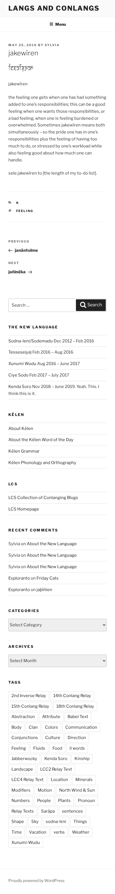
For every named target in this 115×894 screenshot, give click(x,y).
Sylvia (52, 45)
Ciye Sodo (18, 375)
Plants (64, 800)
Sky (35, 821)
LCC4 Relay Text (27, 779)
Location (59, 779)
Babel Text (78, 716)
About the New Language (52, 543)
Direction (77, 737)
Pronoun (86, 800)
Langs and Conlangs (54, 8)
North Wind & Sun (77, 790)
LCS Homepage (23, 509)
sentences (72, 811)
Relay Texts (22, 811)
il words (77, 748)
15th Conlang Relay (30, 706)
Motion (45, 790)
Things (80, 821)
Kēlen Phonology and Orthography (42, 462)
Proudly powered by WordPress (36, 880)
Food (57, 748)
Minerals (84, 779)
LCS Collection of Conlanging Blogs (43, 497)
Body (16, 727)
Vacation (37, 832)
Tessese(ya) (20, 352)
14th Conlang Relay (72, 695)
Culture (52, 737)
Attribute (51, 716)
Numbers (20, 800)
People (44, 800)
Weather (80, 832)
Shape (17, 821)
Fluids (39, 748)
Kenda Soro (19, 386)
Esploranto (19, 578)
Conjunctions (24, 737)
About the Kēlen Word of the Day (40, 439)
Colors (51, 727)
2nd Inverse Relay (28, 695)
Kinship (82, 758)
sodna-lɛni (56, 821)
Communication (81, 727)
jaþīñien (44, 589)
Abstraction (23, 716)
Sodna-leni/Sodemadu (30, 341)
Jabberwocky (24, 758)
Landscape (22, 769)
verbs (59, 832)
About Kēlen (20, 428)
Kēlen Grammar (24, 451)
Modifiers (20, 790)
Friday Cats (48, 578)
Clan (33, 727)
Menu (60, 24)
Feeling (24, 211)
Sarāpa (48, 811)
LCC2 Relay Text (56, 769)
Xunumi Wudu (22, 363)
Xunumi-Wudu (25, 842)
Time (16, 832)
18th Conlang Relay (75, 706)
